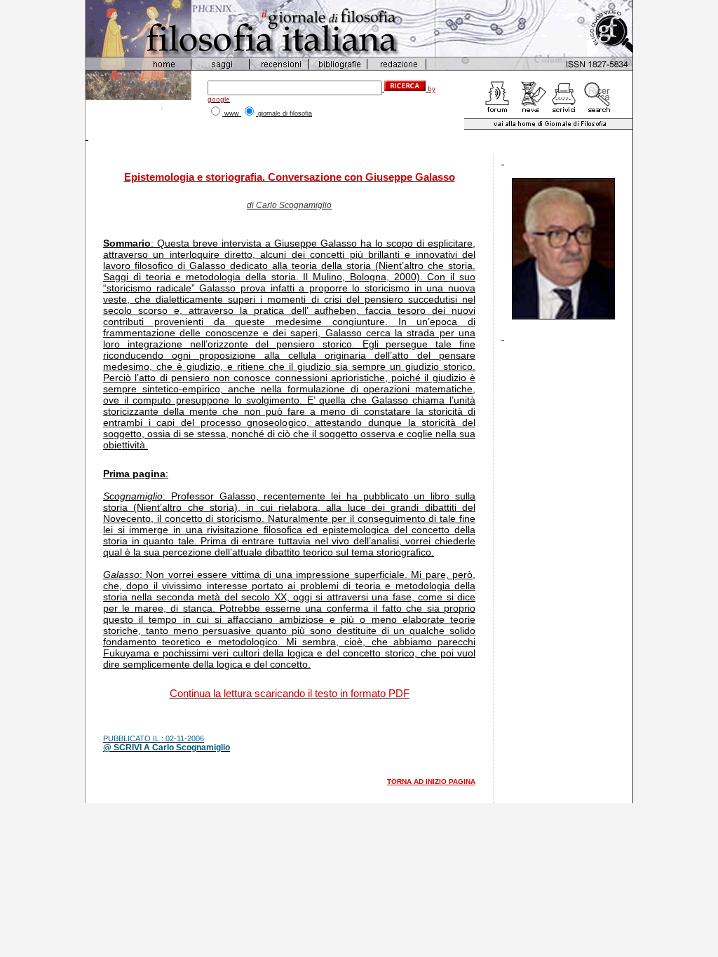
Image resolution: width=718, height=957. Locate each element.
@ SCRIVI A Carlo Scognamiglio (166, 747)
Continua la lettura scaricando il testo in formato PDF (289, 693)
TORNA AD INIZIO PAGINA (431, 781)
